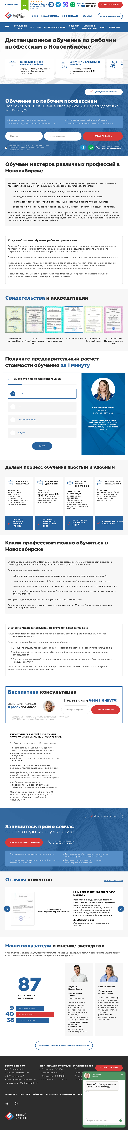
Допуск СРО (11, 1094)
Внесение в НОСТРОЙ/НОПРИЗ (22, 1083)
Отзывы (87, 16)
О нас (34, 16)
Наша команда (50, 16)
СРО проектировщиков (18, 1073)
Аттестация (52, 1094)
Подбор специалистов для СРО (22, 1079)
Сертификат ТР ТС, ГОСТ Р (54, 1079)
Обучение (38, 1094)
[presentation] (7, 909)
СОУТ (103, 27)
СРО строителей (15, 1069)
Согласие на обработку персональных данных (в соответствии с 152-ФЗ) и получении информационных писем (29, 148)
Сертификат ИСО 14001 (53, 1073)
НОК (39, 27)
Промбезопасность (55, 27)
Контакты (114, 27)
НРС (22, 1094)
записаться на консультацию (24, 842)
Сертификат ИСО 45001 (53, 1076)
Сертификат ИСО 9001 (52, 1069)
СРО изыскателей (15, 1076)
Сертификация (67, 1094)
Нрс (32, 27)
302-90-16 (86, 3)
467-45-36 (86, 6)
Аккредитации (70, 16)
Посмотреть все (113, 881)
